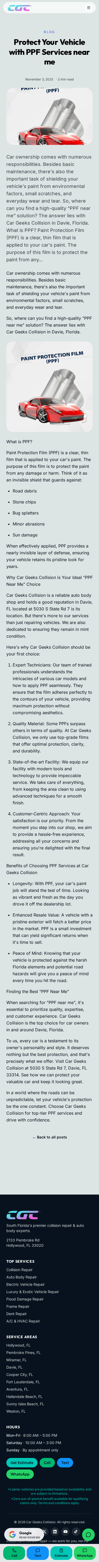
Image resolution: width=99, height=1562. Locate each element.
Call (47, 1462)
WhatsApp (20, 1474)
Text (65, 1462)
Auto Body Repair (21, 1277)
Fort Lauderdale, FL (23, 1382)
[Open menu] (88, 7)
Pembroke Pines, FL (23, 1352)
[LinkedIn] (55, 1531)
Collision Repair (19, 1269)
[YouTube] (65, 1531)
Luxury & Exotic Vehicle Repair (32, 1291)
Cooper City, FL (19, 1374)
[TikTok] (76, 1531)
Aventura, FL (17, 1389)
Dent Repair (16, 1313)
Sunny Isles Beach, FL (25, 1404)
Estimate (61, 1556)
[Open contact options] (88, 1534)
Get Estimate (22, 1462)
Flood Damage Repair (25, 1299)
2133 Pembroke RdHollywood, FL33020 (25, 1243)
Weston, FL (16, 1411)
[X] (44, 1531)
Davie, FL (14, 1367)
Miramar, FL (16, 1360)
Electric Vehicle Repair (25, 1284)
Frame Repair (17, 1306)
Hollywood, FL (18, 1345)
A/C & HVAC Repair (23, 1321)
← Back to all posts (49, 1137)
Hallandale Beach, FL (24, 1396)
